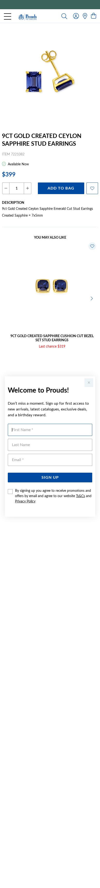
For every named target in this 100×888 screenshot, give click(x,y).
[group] (50, 4)
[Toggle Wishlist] (92, 246)
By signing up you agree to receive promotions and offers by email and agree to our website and (53, 496)
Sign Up (50, 477)
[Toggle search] (64, 16)
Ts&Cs (80, 496)
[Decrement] (5, 188)
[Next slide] (92, 298)
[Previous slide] (8, 298)
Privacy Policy (25, 501)
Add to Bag (61, 188)
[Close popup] (88, 382)
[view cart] (93, 16)
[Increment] (27, 188)
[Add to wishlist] (92, 188)
